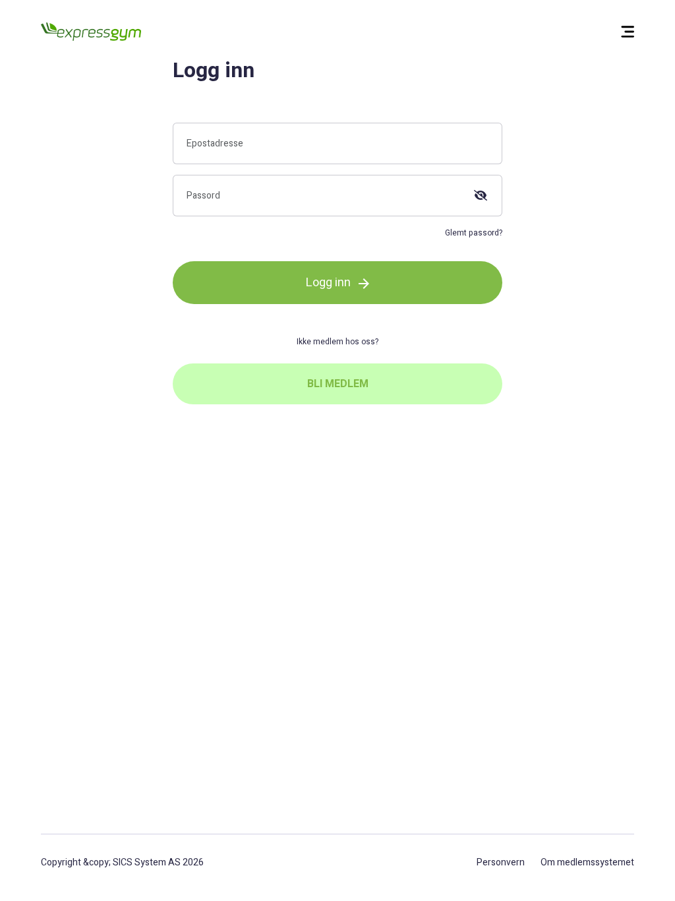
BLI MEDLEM (337, 384)
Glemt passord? (473, 233)
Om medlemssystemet (587, 862)
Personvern (501, 862)
